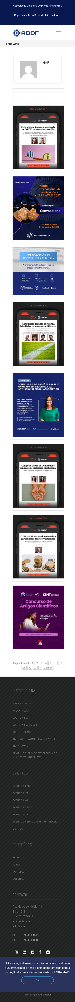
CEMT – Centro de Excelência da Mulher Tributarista (34, 755)
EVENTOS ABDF (21, 786)
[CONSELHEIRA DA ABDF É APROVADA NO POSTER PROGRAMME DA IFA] (38, 404)
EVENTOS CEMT (22, 807)
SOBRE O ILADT (22, 732)
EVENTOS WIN (21, 800)
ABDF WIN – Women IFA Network (33, 739)
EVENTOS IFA (20, 793)
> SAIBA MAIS (60, 972)
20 (24, 667)
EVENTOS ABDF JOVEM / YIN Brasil (34, 821)
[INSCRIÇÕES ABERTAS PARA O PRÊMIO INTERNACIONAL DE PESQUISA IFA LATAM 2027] (38, 207)
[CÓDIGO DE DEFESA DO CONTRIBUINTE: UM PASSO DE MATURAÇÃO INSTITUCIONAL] (38, 475)
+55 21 (27, 935)
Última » (48, 667)
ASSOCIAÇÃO (20, 710)
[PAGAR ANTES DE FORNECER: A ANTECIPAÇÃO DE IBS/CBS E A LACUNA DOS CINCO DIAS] (38, 136)
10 (60, 663)
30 (29, 667)
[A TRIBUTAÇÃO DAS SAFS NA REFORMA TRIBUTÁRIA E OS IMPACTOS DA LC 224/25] (38, 333)
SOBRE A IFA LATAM (24, 725)
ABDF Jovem (20, 746)
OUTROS (17, 828)
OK (37, 980)
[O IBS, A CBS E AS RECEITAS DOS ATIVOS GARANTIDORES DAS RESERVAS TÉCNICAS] (38, 545)
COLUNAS (18, 879)
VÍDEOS (17, 857)
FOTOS (16, 864)
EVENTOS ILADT (22, 814)
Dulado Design (44, 995)
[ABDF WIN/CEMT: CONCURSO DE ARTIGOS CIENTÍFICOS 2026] (38, 616)
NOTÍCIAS (18, 871)
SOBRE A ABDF (21, 703)
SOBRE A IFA (20, 718)
